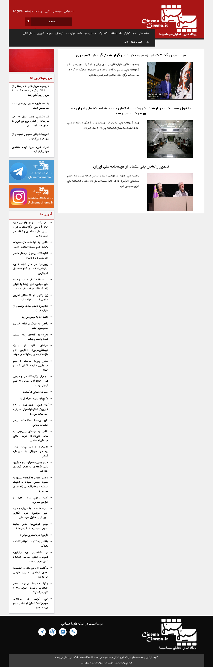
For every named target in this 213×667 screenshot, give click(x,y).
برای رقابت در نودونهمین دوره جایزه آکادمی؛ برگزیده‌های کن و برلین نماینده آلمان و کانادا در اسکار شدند (30, 229)
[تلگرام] (42, 632)
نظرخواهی (69, 11)
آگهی (47, 11)
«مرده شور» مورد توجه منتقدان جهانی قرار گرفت (30, 149)
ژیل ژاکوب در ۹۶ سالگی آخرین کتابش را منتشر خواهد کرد (30, 297)
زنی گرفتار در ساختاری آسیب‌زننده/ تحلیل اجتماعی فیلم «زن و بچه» (30, 603)
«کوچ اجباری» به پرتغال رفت (33, 398)
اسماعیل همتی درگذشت (35, 392)
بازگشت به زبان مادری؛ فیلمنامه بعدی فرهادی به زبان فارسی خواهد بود (30, 572)
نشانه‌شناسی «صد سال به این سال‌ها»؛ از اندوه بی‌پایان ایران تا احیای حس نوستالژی (30, 121)
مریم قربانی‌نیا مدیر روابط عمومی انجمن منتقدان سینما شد (30, 526)
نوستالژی (59, 33)
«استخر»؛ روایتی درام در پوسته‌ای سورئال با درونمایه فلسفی (30, 451)
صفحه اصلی (144, 33)
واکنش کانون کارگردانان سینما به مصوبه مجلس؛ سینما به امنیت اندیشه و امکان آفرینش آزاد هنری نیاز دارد (30, 484)
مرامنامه (29, 11)
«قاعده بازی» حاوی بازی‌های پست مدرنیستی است (30, 105)
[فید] (73, 632)
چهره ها (50, 33)
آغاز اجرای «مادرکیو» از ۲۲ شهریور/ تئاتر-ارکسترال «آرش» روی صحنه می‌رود (30, 409)
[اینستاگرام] (63, 632)
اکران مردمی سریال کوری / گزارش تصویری (30, 500)
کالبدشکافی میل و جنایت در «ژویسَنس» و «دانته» (30, 255)
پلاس (126, 42)
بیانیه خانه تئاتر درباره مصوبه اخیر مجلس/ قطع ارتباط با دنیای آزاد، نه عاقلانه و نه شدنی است (30, 284)
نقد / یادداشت (115, 33)
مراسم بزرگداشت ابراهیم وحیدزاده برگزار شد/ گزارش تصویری (131, 55)
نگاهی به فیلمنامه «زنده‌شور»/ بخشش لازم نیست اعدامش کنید (30, 244)
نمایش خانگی (28, 33)
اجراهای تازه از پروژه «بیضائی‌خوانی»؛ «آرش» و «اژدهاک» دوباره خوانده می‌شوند (30, 350)
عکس (79, 33)
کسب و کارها (136, 42)
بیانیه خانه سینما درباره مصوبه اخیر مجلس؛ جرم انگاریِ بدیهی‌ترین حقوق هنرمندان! (30, 513)
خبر (134, 33)
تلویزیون (40, 33)
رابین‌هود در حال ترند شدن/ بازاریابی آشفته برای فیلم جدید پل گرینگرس (30, 269)
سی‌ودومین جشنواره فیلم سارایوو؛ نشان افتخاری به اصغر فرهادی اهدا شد (30, 467)
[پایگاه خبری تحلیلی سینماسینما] (180, 21)
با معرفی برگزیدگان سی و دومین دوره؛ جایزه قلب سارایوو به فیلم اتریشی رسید (30, 381)
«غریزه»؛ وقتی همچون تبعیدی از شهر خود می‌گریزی (30, 136)
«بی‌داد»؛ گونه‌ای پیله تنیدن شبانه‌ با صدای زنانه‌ (30, 337)
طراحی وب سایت (123, 663)
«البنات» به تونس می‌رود (35, 317)
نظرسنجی (57, 11)
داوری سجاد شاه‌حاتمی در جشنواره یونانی (30, 422)
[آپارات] (52, 632)
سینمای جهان (90, 33)
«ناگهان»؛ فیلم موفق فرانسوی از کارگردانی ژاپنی (30, 308)
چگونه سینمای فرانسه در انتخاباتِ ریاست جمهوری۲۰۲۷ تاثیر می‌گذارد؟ (30, 588)
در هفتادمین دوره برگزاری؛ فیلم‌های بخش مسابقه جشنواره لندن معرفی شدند (30, 557)
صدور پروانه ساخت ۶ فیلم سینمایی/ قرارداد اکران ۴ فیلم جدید (30, 365)
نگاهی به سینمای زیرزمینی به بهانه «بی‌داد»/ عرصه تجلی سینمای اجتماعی (30, 436)
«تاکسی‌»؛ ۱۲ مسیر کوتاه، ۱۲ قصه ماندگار (30, 543)
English (18, 11)
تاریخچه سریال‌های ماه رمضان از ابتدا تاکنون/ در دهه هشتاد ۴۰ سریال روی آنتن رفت (30, 90)
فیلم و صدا (70, 33)
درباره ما (39, 11)
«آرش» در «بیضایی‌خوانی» (34, 535)
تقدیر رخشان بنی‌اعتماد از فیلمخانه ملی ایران (131, 166)
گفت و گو (103, 33)
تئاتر (147, 42)
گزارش (127, 33)
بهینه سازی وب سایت (102, 663)
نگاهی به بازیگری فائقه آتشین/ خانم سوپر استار (30, 326)
